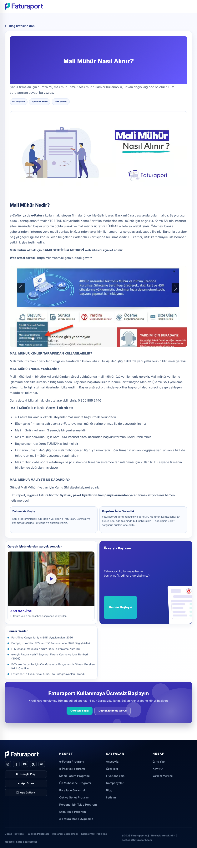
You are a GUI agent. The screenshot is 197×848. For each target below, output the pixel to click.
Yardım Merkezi (163, 776)
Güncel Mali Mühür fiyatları (29, 487)
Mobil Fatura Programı (74, 776)
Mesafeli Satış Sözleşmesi (21, 841)
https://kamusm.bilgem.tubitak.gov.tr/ (65, 258)
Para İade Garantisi (72, 790)
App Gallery (27, 792)
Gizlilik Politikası (38, 833)
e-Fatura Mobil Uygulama (76, 819)
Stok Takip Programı (73, 811)
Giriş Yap (159, 761)
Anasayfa (112, 761)
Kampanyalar (115, 783)
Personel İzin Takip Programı (78, 804)
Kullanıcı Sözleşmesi (65, 833)
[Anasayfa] (24, 6)
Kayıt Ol (158, 769)
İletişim (111, 797)
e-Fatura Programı (71, 761)
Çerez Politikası (14, 833)
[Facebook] (16, 764)
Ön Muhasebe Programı (75, 783)
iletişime (16, 500)
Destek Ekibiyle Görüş (112, 710)
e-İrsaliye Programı (72, 769)
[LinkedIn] (41, 764)
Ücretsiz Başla (79, 710)
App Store (27, 783)
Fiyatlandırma (115, 776)
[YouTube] (25, 764)
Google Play (28, 774)
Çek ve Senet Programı (74, 797)
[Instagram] (8, 764)
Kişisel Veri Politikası (94, 833)
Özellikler (112, 769)
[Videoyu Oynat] (51, 578)
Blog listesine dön (22, 26)
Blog (109, 790)
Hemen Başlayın (120, 607)
